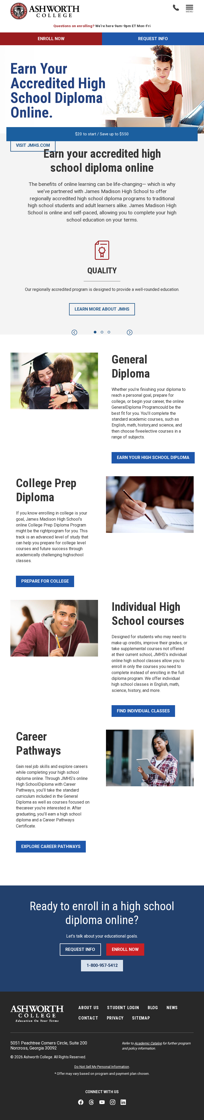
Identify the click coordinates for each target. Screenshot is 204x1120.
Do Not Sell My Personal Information (101, 1067)
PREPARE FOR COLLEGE (45, 581)
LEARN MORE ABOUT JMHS (102, 309)
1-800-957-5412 (102, 965)
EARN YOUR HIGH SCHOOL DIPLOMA (153, 457)
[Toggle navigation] (189, 9)
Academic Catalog (148, 1043)
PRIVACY (115, 1018)
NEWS (172, 1007)
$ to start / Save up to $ (102, 134)
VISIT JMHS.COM (33, 145)
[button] (74, 332)
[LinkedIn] (123, 1102)
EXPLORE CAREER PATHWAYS (50, 846)
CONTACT (88, 1018)
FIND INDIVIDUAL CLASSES (143, 710)
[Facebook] (80, 1102)
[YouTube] (102, 1102)
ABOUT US (88, 1007)
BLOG (153, 1007)
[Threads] (91, 1102)
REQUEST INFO (153, 38)
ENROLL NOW (51, 38)
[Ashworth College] (44, 11)
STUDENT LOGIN (123, 1007)
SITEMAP (141, 1018)
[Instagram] (112, 1102)
